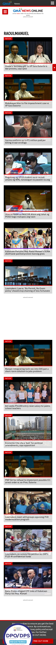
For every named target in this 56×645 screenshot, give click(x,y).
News (17, 3)
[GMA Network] (7, 2)
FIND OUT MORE (40, 641)
